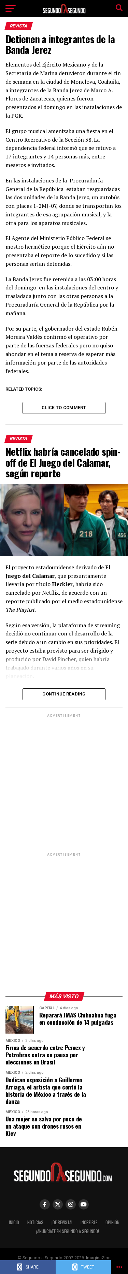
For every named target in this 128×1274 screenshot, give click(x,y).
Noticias (35, 1222)
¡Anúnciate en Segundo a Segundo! (67, 1231)
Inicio (14, 1222)
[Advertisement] (64, 783)
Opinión (112, 1222)
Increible (89, 1222)
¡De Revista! (62, 1222)
